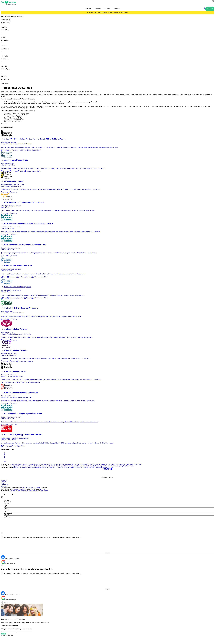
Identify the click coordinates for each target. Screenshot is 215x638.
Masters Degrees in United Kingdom (39, 464)
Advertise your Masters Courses (22, 467)
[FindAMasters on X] (105, 469)
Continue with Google (10, 563)
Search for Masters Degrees (20, 464)
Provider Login (87, 467)
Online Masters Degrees (94, 464)
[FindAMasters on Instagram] (109, 469)
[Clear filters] (1, 24)
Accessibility (4, 484)
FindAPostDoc (21, 490)
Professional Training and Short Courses (130, 464)
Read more (4, 124)
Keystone (37, 487)
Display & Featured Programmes (42, 467)
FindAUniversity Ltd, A (28, 487)
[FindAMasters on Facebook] (103, 469)
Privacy (3, 483)
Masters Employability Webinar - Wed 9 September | (108, 12)
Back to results (6, 21)
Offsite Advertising (69, 467)
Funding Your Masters (46, 466)
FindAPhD (13, 490)
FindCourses (44, 490)
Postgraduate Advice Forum (77, 466)
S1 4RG (42, 489)
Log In (8, 603)
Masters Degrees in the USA (59, 464)
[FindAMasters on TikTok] (107, 469)
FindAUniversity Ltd (19, 489)
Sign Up (3, 603)
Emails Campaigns (57, 467)
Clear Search (6, 22)
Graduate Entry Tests (92, 466)
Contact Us (4, 480)
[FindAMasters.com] (8, 4)
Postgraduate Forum (33, 490)
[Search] (204, 8)
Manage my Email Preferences (125, 466)
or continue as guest (7, 635)
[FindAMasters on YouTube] (111, 469)
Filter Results (5, 19)
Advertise (3, 486)
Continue (3, 633)
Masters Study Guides (33, 466)
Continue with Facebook (12, 558)
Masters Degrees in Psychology (77, 464)
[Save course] (2, 139)
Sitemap (3, 481)
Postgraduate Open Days (19, 466)
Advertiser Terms (109, 467)
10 (5, 461)
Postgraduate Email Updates (107, 466)
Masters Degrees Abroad (61, 466)
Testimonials (78, 467)
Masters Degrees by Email (110, 464)
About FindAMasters (98, 467)
